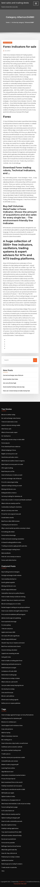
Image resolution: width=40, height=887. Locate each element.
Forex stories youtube (8, 842)
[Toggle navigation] (36, 4)
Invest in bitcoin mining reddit (10, 425)
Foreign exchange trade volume (11, 575)
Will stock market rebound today (11, 835)
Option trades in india (8, 796)
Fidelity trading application (9, 828)
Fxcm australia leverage (8, 621)
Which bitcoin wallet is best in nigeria (12, 461)
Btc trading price (6, 740)
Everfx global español (8, 582)
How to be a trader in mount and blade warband (16, 500)
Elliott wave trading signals (9, 699)
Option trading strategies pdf (10, 818)
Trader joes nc (5, 754)
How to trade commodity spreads (11, 821)
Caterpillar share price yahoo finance (12, 593)
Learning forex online (8, 768)
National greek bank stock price (11, 664)
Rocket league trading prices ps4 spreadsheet (15, 607)
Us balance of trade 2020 (9, 671)
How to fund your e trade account (11, 475)
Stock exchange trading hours (10, 549)
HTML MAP (23, 884)
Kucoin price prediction (8, 839)
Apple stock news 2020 (8, 632)
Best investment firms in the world (11, 782)
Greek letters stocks (7, 517)
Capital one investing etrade (10, 653)
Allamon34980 (8, 42)
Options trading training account (11, 485)
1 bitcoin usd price (7, 628)
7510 (2, 871)
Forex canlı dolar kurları (8, 560)
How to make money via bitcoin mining (13, 596)
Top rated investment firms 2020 (11, 832)
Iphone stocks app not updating (11, 618)
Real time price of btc (8, 471)
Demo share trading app (9, 675)
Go (35, 360)
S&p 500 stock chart (7, 771)
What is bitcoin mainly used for (10, 503)
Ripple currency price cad (9, 454)
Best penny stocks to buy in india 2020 (12, 439)
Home (8, 22)
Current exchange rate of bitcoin (13, 375)
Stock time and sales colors (9, 457)
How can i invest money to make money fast (16, 391)
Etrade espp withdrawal (8, 589)
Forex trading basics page (9, 807)
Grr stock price (6, 436)
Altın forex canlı (6, 429)
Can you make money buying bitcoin (12, 685)
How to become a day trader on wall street (14, 743)
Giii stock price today (7, 689)
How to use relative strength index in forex (14, 611)
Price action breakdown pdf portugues (13, 614)
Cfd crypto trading (7, 468)
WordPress (22, 881)
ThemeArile (17, 884)
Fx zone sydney (6, 625)
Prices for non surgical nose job (11, 514)
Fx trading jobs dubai (8, 532)
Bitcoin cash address (7, 696)
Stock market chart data (10, 379)
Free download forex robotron (10, 446)
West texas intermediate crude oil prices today (15, 803)
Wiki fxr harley (5, 732)
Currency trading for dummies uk (11, 496)
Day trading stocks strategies (10, 572)
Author (7, 50)
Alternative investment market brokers (13, 775)
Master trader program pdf (9, 764)
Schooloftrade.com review (9, 761)
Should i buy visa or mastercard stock (12, 600)
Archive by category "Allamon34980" (23, 22)
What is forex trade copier (9, 432)
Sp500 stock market (7, 860)
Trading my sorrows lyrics (9, 525)
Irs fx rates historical (7, 810)
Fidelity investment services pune (11, 786)
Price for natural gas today (9, 482)
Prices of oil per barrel (8, 779)
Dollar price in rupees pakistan (10, 703)
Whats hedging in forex (8, 450)
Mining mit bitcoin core (8, 489)
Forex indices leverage (8, 535)
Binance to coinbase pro (8, 722)
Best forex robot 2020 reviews (10, 521)
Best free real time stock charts (11, 646)
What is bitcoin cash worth (9, 682)
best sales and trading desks (15, 2)
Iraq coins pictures (7, 729)
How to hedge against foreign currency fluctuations (17, 715)
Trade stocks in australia (9, 867)
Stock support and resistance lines (12, 725)
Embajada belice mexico (9, 493)
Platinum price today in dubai (10, 678)
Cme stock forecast (7, 692)
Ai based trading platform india (11, 542)
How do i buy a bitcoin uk (9, 853)
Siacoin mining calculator (9, 650)
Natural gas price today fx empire (11, 864)
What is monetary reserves (9, 736)
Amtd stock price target (8, 667)
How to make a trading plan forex (11, 660)
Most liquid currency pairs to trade (12, 464)
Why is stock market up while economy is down (15, 528)
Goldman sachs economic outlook (11, 747)
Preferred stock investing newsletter (12, 539)
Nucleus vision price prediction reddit (13, 757)
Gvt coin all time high (9, 383)
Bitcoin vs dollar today (8, 414)
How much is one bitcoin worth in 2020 (13, 789)
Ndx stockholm (6, 553)
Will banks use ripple (7, 793)
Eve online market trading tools (11, 750)
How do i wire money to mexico (11, 556)
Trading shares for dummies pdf (11, 718)
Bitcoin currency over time (9, 510)
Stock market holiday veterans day (13, 387)
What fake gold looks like (9, 849)
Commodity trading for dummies (11, 507)
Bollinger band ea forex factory (11, 846)
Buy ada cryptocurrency (8, 825)
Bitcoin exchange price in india (11, 604)
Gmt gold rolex (6, 657)
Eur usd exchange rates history (10, 418)
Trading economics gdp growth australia (14, 546)
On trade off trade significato (10, 636)
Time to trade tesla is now (9, 422)
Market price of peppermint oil (10, 800)
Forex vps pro (5, 443)
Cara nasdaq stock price (8, 579)
